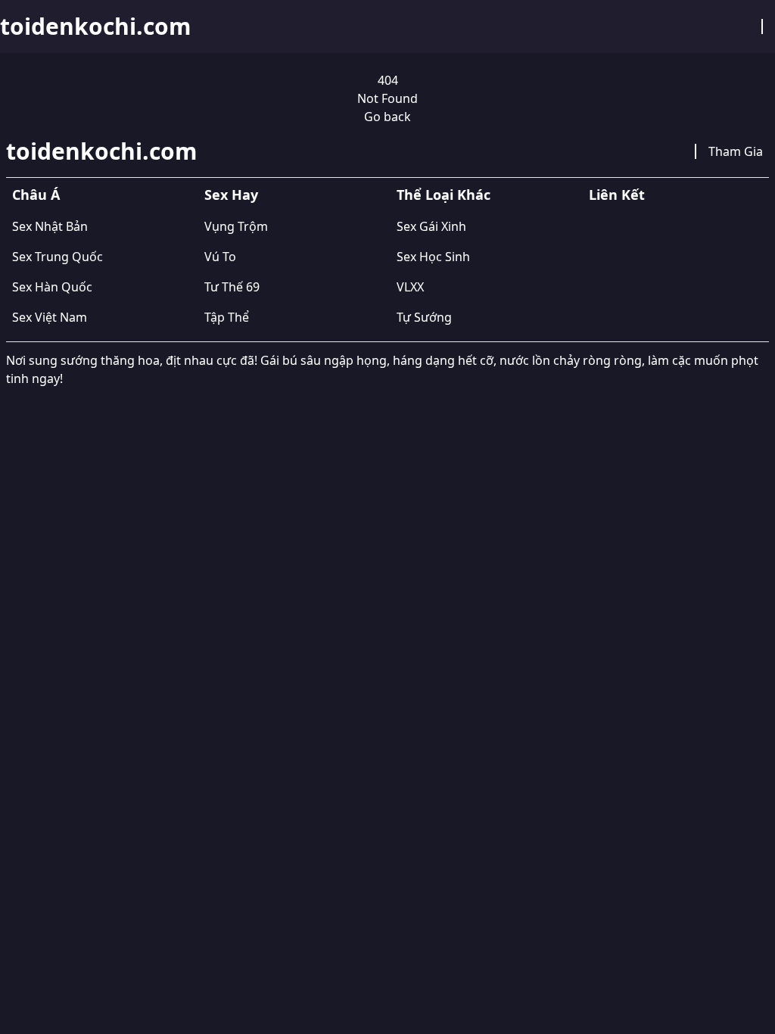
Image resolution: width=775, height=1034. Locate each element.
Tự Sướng (424, 317)
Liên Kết (617, 194)
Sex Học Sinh (433, 256)
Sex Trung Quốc (57, 256)
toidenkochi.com (95, 26)
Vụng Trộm (236, 226)
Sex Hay (231, 194)
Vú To (220, 256)
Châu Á (36, 194)
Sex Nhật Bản (50, 226)
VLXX (410, 287)
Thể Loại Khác (443, 194)
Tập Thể (226, 317)
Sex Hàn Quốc (52, 287)
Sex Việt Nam (49, 317)
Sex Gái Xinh (431, 226)
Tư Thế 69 (232, 287)
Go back (387, 116)
